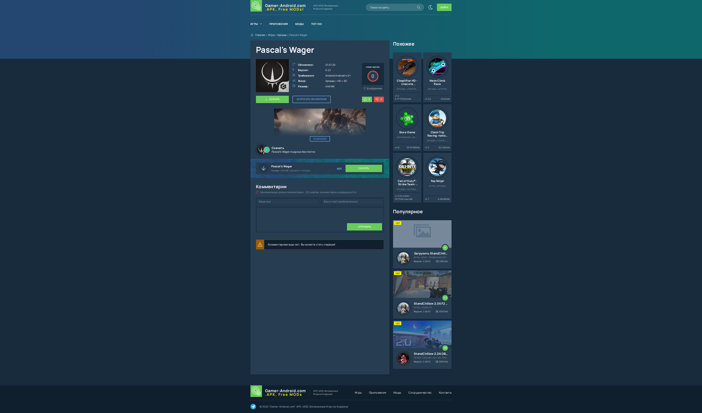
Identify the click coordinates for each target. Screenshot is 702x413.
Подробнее (320, 138)
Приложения (278, 24)
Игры (254, 24)
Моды (299, 24)
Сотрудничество (419, 393)
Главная (260, 35)
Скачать (274, 99)
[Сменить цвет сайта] (430, 7)
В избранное (374, 88)
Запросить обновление (312, 99)
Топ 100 (316, 24)
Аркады (282, 35)
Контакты (445, 393)
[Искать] (418, 7)
